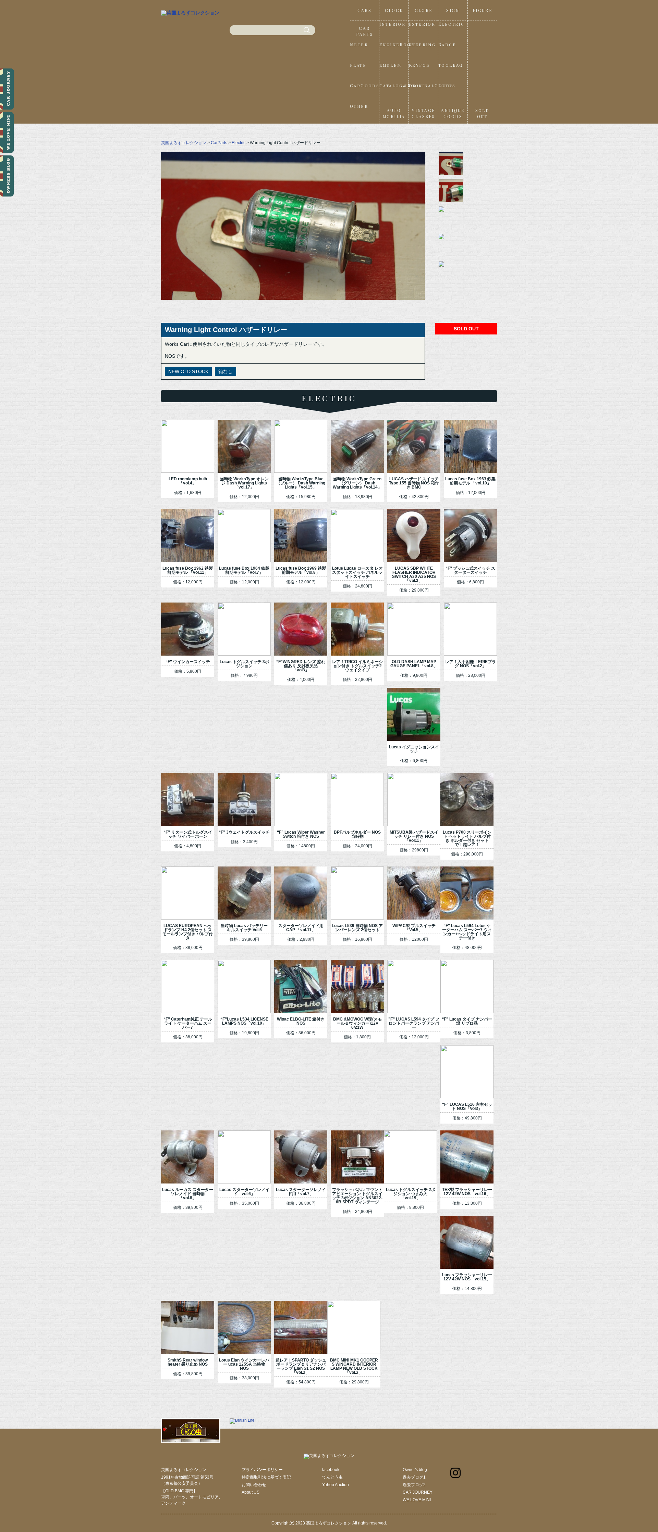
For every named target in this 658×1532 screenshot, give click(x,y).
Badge (447, 44)
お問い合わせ (254, 1484)
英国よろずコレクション (183, 142)
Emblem (390, 65)
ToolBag (450, 65)
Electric (451, 24)
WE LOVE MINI (417, 1499)
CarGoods (364, 85)
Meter (359, 44)
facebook (330, 1469)
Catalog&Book (394, 85)
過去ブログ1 (414, 1477)
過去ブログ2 (414, 1484)
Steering (422, 44)
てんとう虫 (332, 1477)
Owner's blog (415, 1469)
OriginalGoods (423, 85)
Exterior (422, 24)
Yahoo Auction (335, 1484)
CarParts (219, 142)
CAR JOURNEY (417, 1492)
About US (250, 1492)
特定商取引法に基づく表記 (266, 1477)
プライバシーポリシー (262, 1469)
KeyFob (419, 65)
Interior (392, 24)
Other (359, 106)
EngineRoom (394, 44)
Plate (358, 65)
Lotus (446, 85)
